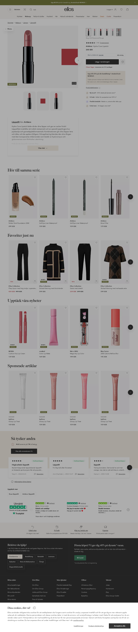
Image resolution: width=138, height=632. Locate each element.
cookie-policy (78, 620)
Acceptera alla (119, 626)
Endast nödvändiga (96, 626)
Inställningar (78, 626)
